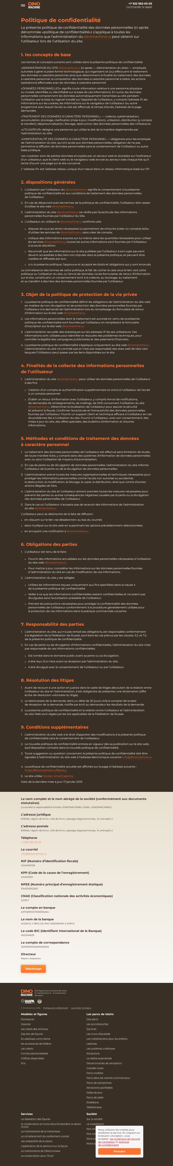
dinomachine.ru (97, 37)
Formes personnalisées (34, 1053)
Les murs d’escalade (98, 1033)
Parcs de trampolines (99, 1082)
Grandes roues (94, 1068)
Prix (23, 1063)
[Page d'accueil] (27, 993)
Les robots (27, 1048)
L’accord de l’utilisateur (81, 1008)
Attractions (93, 1053)
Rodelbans (92, 1102)
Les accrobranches (97, 1024)
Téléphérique (94, 1107)
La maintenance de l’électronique (40, 1150)
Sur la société (94, 1119)
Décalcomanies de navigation (104, 1063)
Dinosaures (27, 1019)
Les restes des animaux (34, 1029)
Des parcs (92, 1019)
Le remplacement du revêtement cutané (45, 1136)
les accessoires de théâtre (36, 1043)
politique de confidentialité (113, 1143)
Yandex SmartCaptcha (58, 776)
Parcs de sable (94, 1097)
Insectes (26, 1024)
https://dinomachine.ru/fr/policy (46, 770)
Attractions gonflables (99, 1087)
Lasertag (91, 1043)
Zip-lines (91, 1029)
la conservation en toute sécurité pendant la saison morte (51, 1125)
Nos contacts (94, 1128)
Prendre (119, 1151)
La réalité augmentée (99, 1058)
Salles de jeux (94, 1092)
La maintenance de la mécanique (40, 1131)
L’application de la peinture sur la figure (44, 1146)
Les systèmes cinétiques (100, 1048)
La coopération (95, 1123)
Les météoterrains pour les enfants (106, 1038)
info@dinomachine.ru (137, 757)
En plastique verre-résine (35, 1038)
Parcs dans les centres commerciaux (108, 1077)
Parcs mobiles (94, 1073)
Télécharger (33, 968)
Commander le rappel (139, 6)
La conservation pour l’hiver (37, 1155)
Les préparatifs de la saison (37, 1141)
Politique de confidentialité (55, 1008)
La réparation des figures (35, 1119)
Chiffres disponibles (32, 1058)
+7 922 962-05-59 (140, 3)
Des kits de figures (32, 1033)
